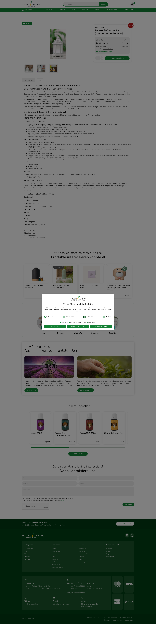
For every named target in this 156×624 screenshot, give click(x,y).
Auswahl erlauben (78, 326)
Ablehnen (54, 326)
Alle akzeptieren (101, 326)
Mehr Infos (91, 322)
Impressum (64, 322)
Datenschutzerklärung (78, 322)
